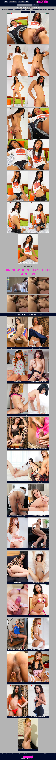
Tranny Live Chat (23, 1)
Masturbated (28, 9)
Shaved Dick (45, 9)
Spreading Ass (26, 11)
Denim (21, 9)
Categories (13, 1)
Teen (32, 11)
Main (6, 1)
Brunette (15, 9)
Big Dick (9, 9)
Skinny (51, 9)
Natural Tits (36, 9)
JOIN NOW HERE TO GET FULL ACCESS (28, 272)
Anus (4, 9)
